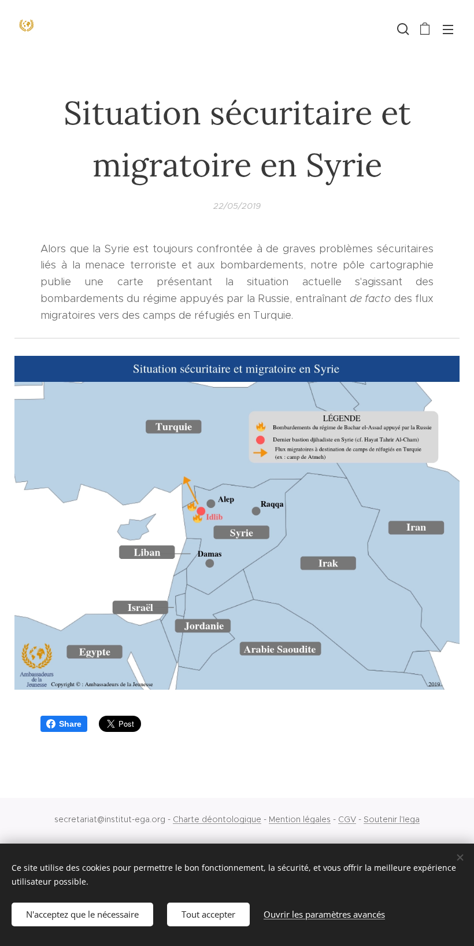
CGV (347, 819)
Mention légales (300, 819)
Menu (448, 29)
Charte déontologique (217, 819)
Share (70, 723)
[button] (401, 28)
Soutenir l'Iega (392, 819)
